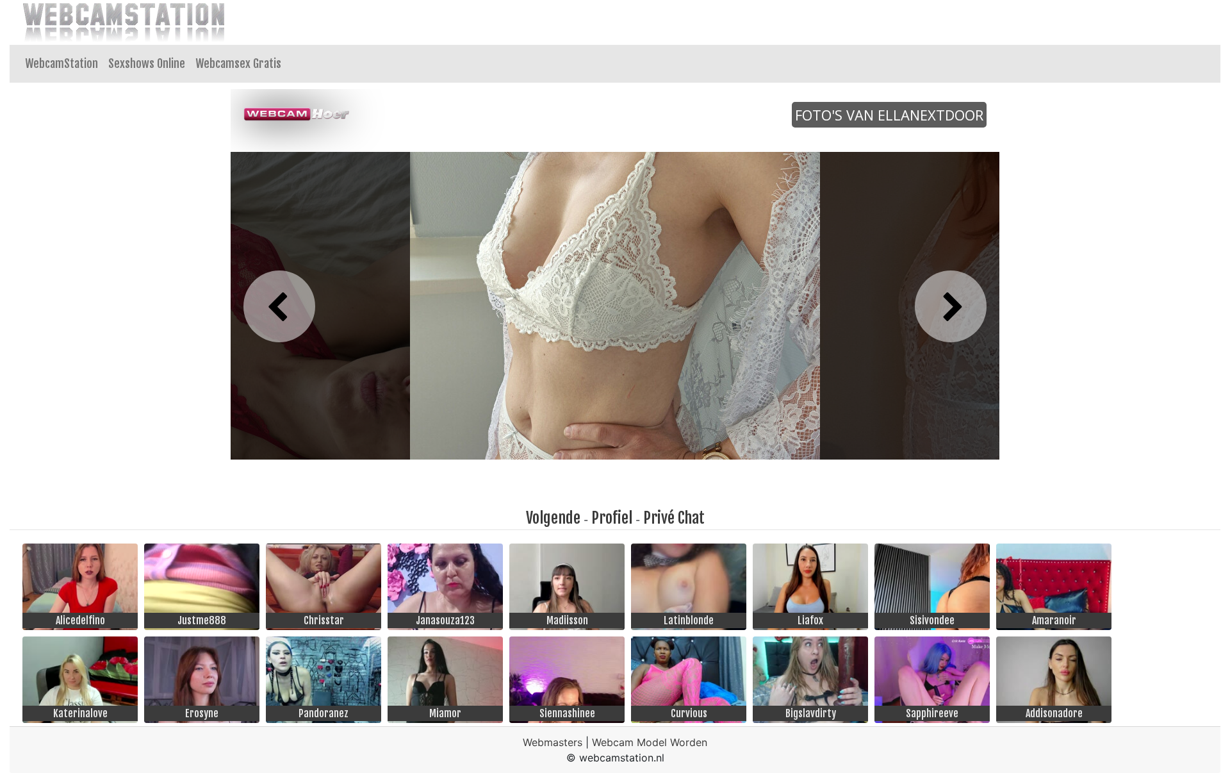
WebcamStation (61, 63)
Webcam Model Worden (649, 742)
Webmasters (552, 742)
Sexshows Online (146, 63)
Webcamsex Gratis (238, 63)
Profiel (611, 518)
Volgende (553, 518)
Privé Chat (674, 518)
